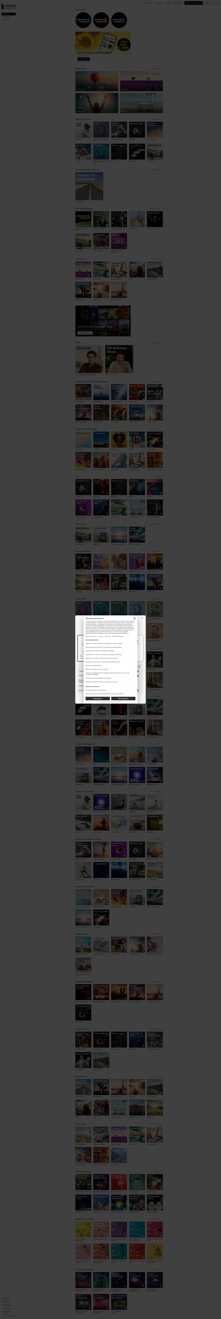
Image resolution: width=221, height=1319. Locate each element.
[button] (142, 618)
